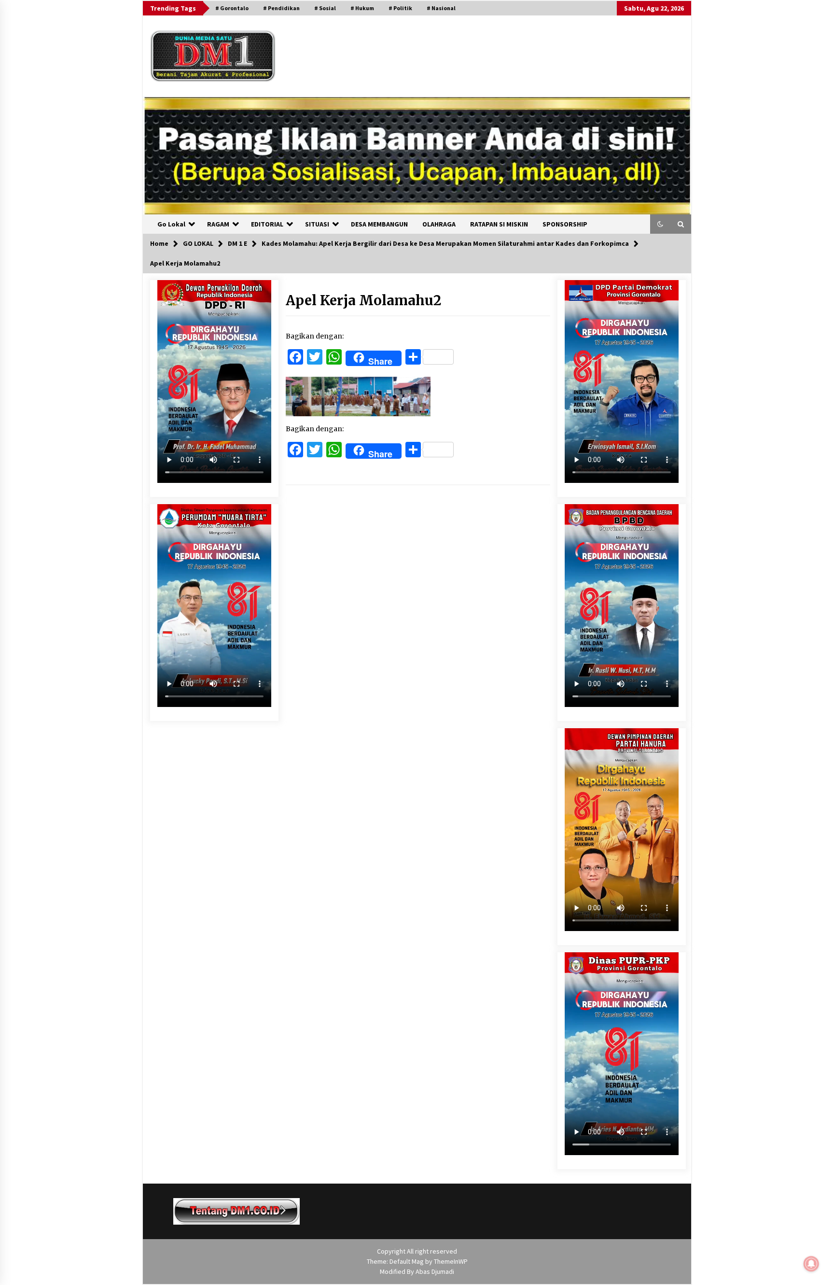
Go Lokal (171, 224)
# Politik (400, 8)
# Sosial (325, 8)
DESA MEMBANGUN (379, 224)
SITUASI (317, 224)
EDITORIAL (267, 224)
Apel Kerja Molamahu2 (363, 300)
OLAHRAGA (439, 224)
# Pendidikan (281, 8)
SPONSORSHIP (564, 224)
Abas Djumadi (435, 1271)
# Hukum (362, 8)
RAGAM (218, 224)
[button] (660, 224)
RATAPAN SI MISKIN (499, 224)
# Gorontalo (232, 8)
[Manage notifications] (811, 1263)
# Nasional (441, 8)
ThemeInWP (451, 1261)
